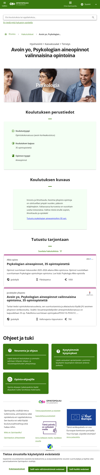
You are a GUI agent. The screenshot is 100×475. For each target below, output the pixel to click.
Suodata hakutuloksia (48, 251)
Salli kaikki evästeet (79, 469)
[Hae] (93, 17)
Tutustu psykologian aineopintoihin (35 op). (47, 218)
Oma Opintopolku (70, 6)
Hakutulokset (27, 34)
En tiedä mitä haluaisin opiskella (18, 22)
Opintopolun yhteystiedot (14, 437)
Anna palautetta (73, 437)
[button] (89, 4)
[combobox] (48, 17)
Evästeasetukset (17, 469)
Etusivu (12, 34)
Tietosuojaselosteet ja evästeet (47, 411)
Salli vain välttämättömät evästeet (47, 469)
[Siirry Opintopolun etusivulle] (19, 4)
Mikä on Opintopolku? (13, 432)
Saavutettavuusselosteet (45, 416)
